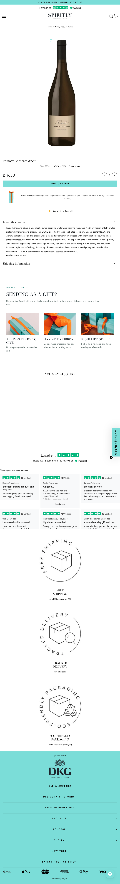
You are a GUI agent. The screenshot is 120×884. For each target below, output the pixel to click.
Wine (57, 26)
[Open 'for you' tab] (110, 874)
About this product (14, 222)
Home (49, 26)
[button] (116, 442)
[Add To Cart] (42, 423)
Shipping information (16, 263)
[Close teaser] (111, 457)
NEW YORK (59, 851)
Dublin (59, 840)
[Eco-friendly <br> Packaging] (60, 706)
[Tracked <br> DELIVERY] (60, 633)
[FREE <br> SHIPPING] (60, 560)
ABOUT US (59, 818)
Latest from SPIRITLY (59, 861)
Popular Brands (67, 26)
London (59, 829)
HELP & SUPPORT (59, 785)
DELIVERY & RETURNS (59, 796)
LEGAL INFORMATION (59, 807)
